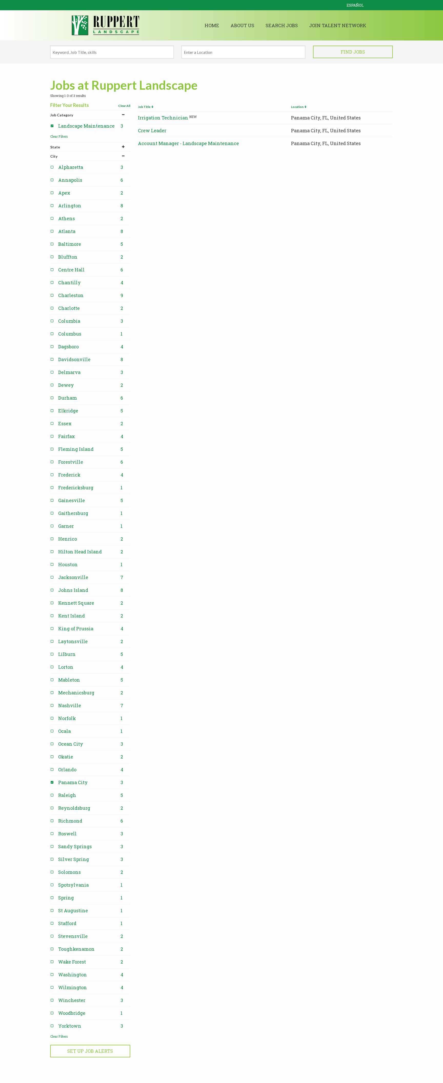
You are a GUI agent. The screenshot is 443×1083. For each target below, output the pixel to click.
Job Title (145, 107)
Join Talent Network (337, 25)
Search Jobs (282, 25)
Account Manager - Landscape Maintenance (188, 143)
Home (212, 25)
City (53, 156)
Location (298, 107)
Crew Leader (152, 130)
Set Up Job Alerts (90, 1051)
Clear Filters (59, 136)
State (55, 147)
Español (355, 5)
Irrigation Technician (163, 118)
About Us (242, 25)
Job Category (61, 115)
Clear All (124, 106)
